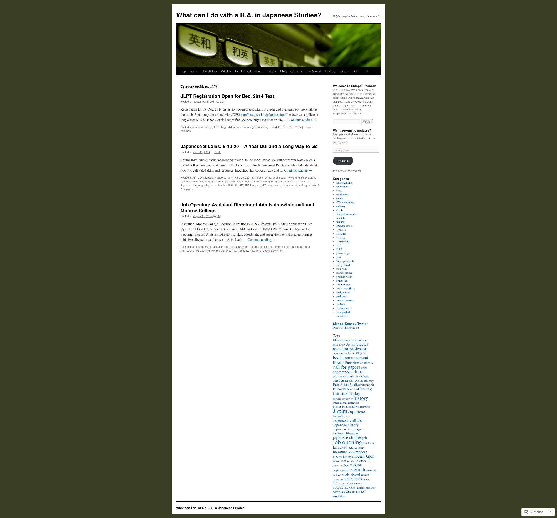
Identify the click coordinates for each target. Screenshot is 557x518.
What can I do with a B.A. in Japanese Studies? (249, 14)
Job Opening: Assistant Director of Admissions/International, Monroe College (248, 207)
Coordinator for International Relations (259, 181)
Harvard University (343, 398)
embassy (340, 206)
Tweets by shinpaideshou (346, 327)
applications (342, 186)
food (356, 389)
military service (344, 272)
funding (340, 221)
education (367, 384)
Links (356, 71)
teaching (365, 474)
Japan (340, 410)
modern (361, 451)
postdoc (362, 461)
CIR (233, 181)
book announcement (350, 357)
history (361, 397)
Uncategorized (343, 308)
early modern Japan (359, 376)
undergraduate (211, 181)
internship (289, 181)
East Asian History (361, 380)
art (335, 339)
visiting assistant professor (362, 487)
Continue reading (303, 119)
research (357, 469)
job (364, 437)
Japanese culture (347, 420)
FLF (366, 71)
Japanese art (341, 416)
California (366, 362)
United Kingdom (341, 487)
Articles (226, 71)
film (351, 389)
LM (222, 101)
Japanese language (192, 185)
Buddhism (352, 362)
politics (351, 461)
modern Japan (363, 456)
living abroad (241, 177)
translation (349, 483)
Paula (217, 152)
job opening (203, 250)
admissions (265, 246)
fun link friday (346, 393)
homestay (341, 233)
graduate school (344, 225)
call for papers (346, 366)
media (351, 452)
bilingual (360, 353)
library (361, 447)
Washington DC (355, 491)
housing (340, 237)
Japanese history (346, 424)
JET (194, 177)
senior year (271, 177)
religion (356, 464)
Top (183, 71)
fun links (341, 217)
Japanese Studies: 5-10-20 (222, 185)
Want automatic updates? (352, 130)
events (339, 210)
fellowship (341, 388)
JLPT (216, 127)
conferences (342, 194)
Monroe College (220, 250)
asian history (339, 344)
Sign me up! (343, 160)
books (338, 362)
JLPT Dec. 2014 (292, 127)
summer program (191, 181)
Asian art (362, 340)
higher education (284, 246)
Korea (371, 443)
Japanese (303, 181)
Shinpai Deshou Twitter (350, 323)
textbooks (341, 304)
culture (339, 198)
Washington (339, 491)
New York (255, 250)
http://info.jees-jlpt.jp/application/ (263, 114)
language (340, 447)
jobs (207, 177)
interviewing (342, 241)
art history (344, 340)
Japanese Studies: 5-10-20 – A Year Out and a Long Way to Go (249, 146)
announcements (201, 127)
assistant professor (349, 349)
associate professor (343, 353)
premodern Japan (341, 465)
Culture (343, 71)
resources (371, 470)
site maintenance (344, 284)
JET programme (270, 185)
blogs (339, 190)
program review (344, 276)
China (364, 367)
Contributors (209, 71)
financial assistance (346, 214)
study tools (342, 296)
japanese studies (347, 437)
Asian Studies (357, 344)
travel (359, 483)
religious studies (340, 470)
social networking (289, 177)
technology (338, 479)
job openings (233, 246)
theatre (366, 479)
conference (341, 371)
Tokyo (337, 483)
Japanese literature (346, 433)
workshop (339, 496)
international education (346, 403)
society (337, 474)
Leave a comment (273, 250)
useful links (342, 315)
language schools (222, 177)
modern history (342, 456)
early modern (340, 376)
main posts (257, 177)
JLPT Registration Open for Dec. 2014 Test (227, 96)
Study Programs (265, 71)
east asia (340, 380)
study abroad (309, 177)
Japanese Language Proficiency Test (252, 127)
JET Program (252, 185)
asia (354, 339)
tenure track (353, 478)
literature (340, 451)
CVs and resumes (345, 202)
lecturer (352, 447)
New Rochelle (240, 250)
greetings (341, 229)
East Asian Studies (346, 384)
